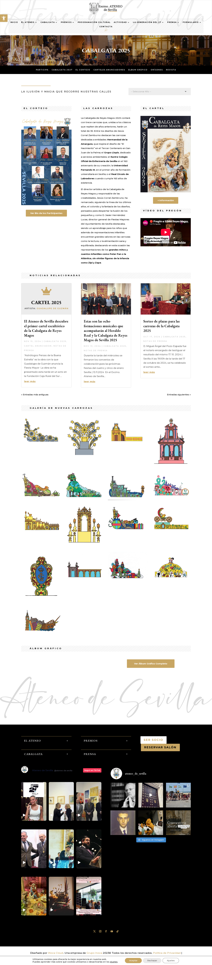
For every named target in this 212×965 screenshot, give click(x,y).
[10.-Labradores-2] (41, 601)
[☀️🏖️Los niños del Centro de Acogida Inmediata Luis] (178, 795)
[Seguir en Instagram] (100, 931)
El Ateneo (27, 22)
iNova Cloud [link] (55, 952)
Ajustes (171, 960)
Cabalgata (48, 22)
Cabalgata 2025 (55, 341)
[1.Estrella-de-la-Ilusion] (41, 442)
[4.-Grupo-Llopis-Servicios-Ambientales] (84, 498)
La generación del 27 (147, 22)
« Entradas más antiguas (34, 394)
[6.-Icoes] (171, 499)
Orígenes (157, 70)
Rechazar (152, 960)
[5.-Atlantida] (128, 499)
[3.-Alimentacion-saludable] (41, 498)
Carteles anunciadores (109, 70)
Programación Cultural (94, 22)
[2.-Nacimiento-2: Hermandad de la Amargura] (171, 467)
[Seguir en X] (94, 931)
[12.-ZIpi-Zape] (171, 578)
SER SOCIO (153, 740)
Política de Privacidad (167, 952)
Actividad (120, 22)
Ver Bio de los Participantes (46, 213)
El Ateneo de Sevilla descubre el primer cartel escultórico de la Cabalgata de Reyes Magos (46, 328)
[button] (3, 18)
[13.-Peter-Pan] (41, 632)
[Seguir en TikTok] (117, 931)
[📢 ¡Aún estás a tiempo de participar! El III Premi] (178, 822)
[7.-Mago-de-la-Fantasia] (41, 530)
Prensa (172, 22)
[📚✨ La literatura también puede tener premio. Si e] (150, 795)
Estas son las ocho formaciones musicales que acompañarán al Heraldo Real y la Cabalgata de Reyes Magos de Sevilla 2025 (105, 330)
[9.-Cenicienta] (171, 531)
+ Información (166, 200)
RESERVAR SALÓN (160, 747)
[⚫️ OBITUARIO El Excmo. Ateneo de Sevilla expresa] (123, 795)
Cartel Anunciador (38, 346)
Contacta (105, 27)
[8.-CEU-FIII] (128, 530)
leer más (30, 381)
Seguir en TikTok (92, 770)
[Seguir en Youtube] (111, 931)
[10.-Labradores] (84, 579)
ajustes (114, 962)
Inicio (14, 22)
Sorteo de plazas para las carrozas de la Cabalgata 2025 (161, 326)
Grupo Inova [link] (95, 952)
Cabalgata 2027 (62, 70)
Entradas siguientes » (179, 394)
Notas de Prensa (96, 350)
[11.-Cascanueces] (128, 579)
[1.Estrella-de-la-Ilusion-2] (84, 456)
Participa (42, 70)
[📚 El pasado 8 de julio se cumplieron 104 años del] (123, 822)
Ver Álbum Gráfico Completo (150, 663)
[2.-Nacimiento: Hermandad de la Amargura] (128, 442)
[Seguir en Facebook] (106, 931)
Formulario (191, 22)
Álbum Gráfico (138, 70)
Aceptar (133, 960)
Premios (66, 22)
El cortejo (83, 70)
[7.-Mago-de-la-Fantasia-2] (84, 547)
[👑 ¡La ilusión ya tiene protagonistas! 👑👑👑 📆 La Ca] (150, 822)
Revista (171, 70)
